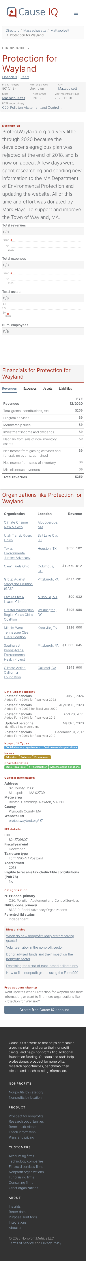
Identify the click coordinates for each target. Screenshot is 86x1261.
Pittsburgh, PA (48, 579)
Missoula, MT (47, 597)
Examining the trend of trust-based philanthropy (42, 966)
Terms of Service (21, 1243)
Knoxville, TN (47, 628)
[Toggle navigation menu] (76, 12)
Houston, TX (47, 548)
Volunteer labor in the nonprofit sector (34, 947)
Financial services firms (26, 1166)
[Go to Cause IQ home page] (32, 12)
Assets (47, 388)
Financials (9, 77)
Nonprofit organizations (26, 1172)
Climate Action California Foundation (15, 672)
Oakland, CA (47, 668)
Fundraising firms (21, 1177)
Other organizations (23, 1188)
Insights (15, 1206)
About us (15, 1228)
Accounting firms (21, 1156)
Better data (17, 1212)
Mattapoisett (59, 30)
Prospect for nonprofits (26, 1116)
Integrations (18, 1222)
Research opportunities (26, 1121)
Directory (12, 30)
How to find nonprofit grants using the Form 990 (42, 973)
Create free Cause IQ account (44, 1010)
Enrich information (22, 1132)
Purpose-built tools (23, 1217)
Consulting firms (21, 1182)
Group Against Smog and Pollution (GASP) (18, 584)
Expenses (30, 388)
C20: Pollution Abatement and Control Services (37, 107)
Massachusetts (34, 30)
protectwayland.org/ (24, 820)
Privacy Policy (51, 1243)
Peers (25, 77)
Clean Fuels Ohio (16, 566)
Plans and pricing (21, 1137)
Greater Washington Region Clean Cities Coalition (19, 614)
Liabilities (65, 388)
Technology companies (26, 1161)
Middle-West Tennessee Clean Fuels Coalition (17, 632)
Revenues (9, 388)
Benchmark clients (22, 1127)
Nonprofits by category (26, 1092)
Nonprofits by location (25, 1097)
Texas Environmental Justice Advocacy (17, 553)
